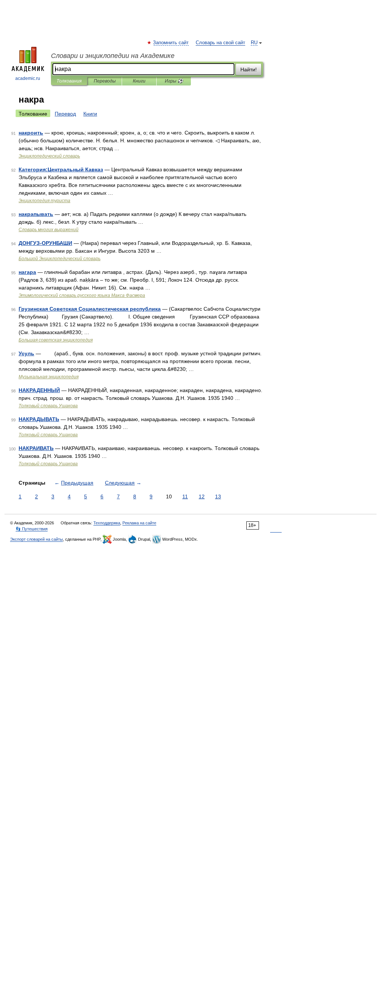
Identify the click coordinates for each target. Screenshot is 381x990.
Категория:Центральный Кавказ (61, 169)
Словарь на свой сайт (220, 42)
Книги (139, 81)
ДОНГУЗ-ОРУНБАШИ (45, 243)
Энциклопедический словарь (49, 156)
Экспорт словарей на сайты (36, 539)
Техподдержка (106, 523)
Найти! (248, 69)
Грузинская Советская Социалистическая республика (90, 309)
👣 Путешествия (32, 529)
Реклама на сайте (139, 523)
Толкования (69, 81)
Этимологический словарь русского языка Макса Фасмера (82, 295)
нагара (27, 272)
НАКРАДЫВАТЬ (39, 419)
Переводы (105, 81)
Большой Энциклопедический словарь (59, 258)
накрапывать (36, 214)
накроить (31, 133)
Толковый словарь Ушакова (48, 405)
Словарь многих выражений (49, 229)
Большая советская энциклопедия (56, 340)
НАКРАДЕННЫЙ (39, 390)
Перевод (65, 114)
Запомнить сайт (171, 42)
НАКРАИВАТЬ (36, 448)
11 (185, 496)
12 (202, 496)
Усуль (26, 353)
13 (218, 496)
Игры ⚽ (174, 81)
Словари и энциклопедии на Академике (113, 55)
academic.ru (27, 78)
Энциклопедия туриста (44, 200)
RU (254, 42)
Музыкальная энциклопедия (49, 376)
